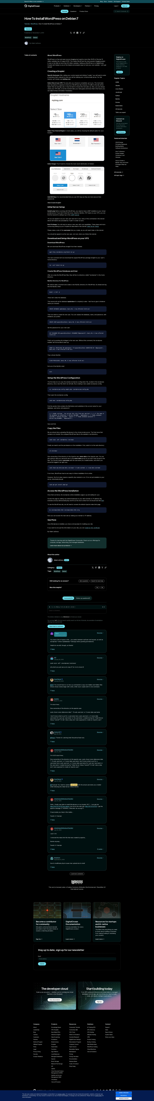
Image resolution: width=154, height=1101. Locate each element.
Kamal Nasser (57, 679)
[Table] (73, 607)
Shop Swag (72, 1066)
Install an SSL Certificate (92, 528)
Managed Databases (56, 1056)
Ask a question (84, 581)
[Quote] (69, 607)
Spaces (53, 1059)
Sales (106, 1029)
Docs (105, 1)
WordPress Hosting (92, 1046)
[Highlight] (59, 607)
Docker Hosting (91, 1039)
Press (34, 1046)
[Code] (74, 607)
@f (51, 785)
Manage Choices (123, 1098)
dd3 (55, 657)
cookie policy (98, 1095)
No (102, 587)
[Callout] (71, 607)
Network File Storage (57, 1063)
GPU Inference (91, 1029)
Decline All (124, 1095)
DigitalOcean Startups (75, 1039)
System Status (109, 1034)
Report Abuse (109, 1032)
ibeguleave (57, 857)
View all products (54, 1000)
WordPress (34, 24)
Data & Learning (55, 1037)
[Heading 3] (64, 607)
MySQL (118, 99)
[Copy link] (84, 33)
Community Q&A (73, 1029)
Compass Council (73, 1044)
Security (35, 1054)
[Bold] (49, 607)
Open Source (72, 1046)
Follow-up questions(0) (83, 598)
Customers (36, 1037)
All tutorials (119, 109)
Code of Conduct (74, 1063)
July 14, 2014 (57, 800)
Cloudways (54, 1079)
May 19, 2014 (57, 734)
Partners (35, 1039)
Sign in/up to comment (56, 626)
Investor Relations (38, 1056)
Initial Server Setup (93, 226)
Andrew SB (57, 732)
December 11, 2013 (60, 635)
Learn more (69, 939)
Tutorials (64, 11)
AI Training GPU (91, 1027)
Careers (110, 1)
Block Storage (55, 1061)
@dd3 (52, 685)
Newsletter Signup (74, 1049)
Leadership (36, 1029)
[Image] (58, 607)
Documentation (73, 1059)
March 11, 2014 (58, 700)
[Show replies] (103, 849)
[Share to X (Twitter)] (71, 33)
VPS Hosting (90, 1032)
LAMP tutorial (75, 215)
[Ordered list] (68, 607)
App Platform (54, 1051)
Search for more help (97, 581)
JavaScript (119, 92)
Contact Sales (126, 1)
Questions (73, 11)
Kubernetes (119, 105)
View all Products (55, 1082)
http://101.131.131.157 (91, 806)
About (34, 1027)
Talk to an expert (121, 112)
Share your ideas (109, 1037)
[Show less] (103, 632)
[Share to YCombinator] (80, 33)
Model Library (55, 1042)
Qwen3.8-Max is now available (33, 1)
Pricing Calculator (74, 1056)
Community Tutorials (74, 1027)
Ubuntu (118, 85)
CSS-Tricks (72, 1032)
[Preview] (102, 607)
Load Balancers (55, 1054)
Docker (118, 102)
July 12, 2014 (57, 751)
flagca (57, 633)
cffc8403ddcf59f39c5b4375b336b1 (63, 749)
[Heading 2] (63, 607)
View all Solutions (91, 1051)
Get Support (117, 1)
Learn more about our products (60, 545)
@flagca (52, 737)
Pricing (71, 1054)
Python (118, 95)
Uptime (53, 1068)
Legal (34, 1049)
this (102, 500)
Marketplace (72, 1051)
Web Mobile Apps (92, 1044)
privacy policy (61, 1094)
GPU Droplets (54, 1029)
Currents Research (74, 1037)
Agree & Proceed (123, 1092)
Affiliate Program (37, 1044)
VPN (88, 1037)
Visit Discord (120, 132)
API (52, 1066)
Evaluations (54, 1039)
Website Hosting (91, 1034)
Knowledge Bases (56, 1027)
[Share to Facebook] (74, 33)
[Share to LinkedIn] (77, 33)
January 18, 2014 (59, 659)
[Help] (104, 607)
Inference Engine (55, 1034)
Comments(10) (68, 598)
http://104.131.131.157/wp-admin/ (59, 806)
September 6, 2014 (59, 859)
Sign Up (38, 939)
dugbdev (56, 699)
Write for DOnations (74, 1034)
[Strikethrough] (54, 607)
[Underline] (52, 607)
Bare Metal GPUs (55, 1032)
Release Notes (73, 1061)
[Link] (56, 607)
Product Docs (84, 11)
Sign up (124, 6)
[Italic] (51, 607)
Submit (42, 964)
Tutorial (28, 29)
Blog (101, 1)
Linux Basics (119, 89)
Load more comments (77, 873)
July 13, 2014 (57, 781)
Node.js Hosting (91, 1042)
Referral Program (37, 1042)
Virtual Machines (91, 1049)
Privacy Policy (37, 1051)
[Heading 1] (61, 607)
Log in (116, 6)
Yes (97, 587)
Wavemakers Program (75, 1042)
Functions (53, 1049)
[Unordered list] (66, 607)
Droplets (53, 1044)
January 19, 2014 (59, 681)
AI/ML (117, 82)
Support (107, 1027)
